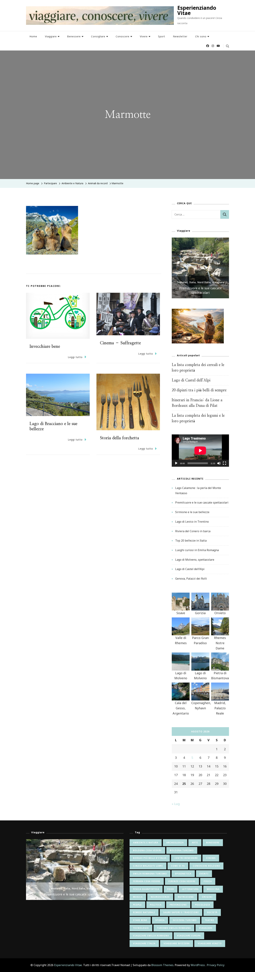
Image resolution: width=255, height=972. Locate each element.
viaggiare (205, 928)
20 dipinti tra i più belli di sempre (199, 390)
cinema (211, 858)
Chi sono (200, 36)
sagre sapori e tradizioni (181, 912)
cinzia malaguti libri (148, 865)
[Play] (176, 466)
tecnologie (141, 928)
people (137, 904)
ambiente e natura (145, 842)
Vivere (144, 36)
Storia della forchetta (119, 438)
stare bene (140, 920)
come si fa (178, 865)
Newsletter (180, 36)
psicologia (202, 904)
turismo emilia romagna (174, 928)
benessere (212, 842)
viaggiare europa (189, 935)
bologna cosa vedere (147, 850)
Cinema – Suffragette (120, 343)
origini (207, 896)
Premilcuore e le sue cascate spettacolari (201, 502)
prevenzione (178, 904)
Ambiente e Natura (72, 183)
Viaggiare (51, 36)
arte (195, 842)
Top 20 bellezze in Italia (191, 540)
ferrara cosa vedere (146, 881)
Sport (161, 36)
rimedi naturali (144, 912)
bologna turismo (182, 850)
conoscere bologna (206, 865)
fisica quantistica (146, 889)
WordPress (198, 965)
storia (160, 920)
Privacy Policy (215, 965)
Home (33, 36)
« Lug (176, 804)
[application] (200, 450)
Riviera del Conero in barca (192, 531)
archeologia (175, 842)
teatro (209, 920)
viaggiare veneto (210, 943)
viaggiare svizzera (177, 943)
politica (156, 904)
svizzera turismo (185, 920)
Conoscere (122, 36)
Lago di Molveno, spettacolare (194, 560)
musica (138, 896)
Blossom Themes (162, 965)
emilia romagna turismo (150, 873)
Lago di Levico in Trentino (192, 522)
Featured (182, 286)
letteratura (190, 889)
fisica (208, 881)
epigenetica (183, 873)
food (170, 889)
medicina (213, 889)
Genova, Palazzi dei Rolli (191, 578)
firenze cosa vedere (182, 881)
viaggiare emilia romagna (151, 935)
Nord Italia (204, 286)
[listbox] (200, 268)
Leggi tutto (75, 357)
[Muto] (219, 466)
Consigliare (98, 36)
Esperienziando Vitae (196, 10)
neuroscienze (160, 896)
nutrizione (186, 896)
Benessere (74, 36)
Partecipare (50, 183)
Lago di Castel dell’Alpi (191, 380)
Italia (192, 286)
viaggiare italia (144, 943)
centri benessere (186, 858)
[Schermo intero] (224, 466)
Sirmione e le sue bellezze (200, 292)
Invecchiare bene (44, 346)
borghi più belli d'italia (149, 858)
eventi (204, 873)
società (212, 912)
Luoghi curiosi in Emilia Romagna (197, 550)
